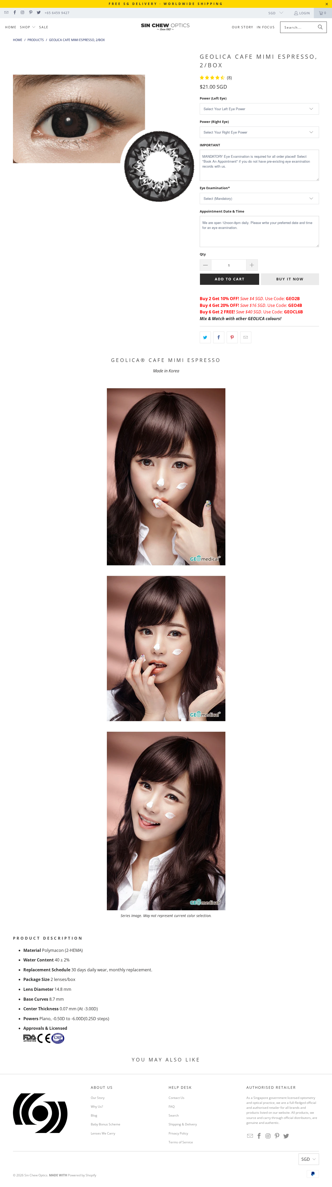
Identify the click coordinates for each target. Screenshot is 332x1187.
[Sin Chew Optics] (165, 27)
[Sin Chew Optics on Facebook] (14, 13)
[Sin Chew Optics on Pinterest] (30, 13)
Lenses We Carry (103, 1133)
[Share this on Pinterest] (232, 338)
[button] (28, 27)
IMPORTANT (210, 145)
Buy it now (290, 278)
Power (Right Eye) (214, 121)
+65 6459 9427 (57, 13)
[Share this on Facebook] (218, 338)
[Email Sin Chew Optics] (6, 13)
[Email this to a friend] (245, 338)
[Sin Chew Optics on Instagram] (22, 13)
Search (174, 1115)
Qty (203, 254)
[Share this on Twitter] (205, 338)
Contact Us (176, 1098)
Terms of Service (181, 1142)
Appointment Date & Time (222, 211)
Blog (94, 1115)
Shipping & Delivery (183, 1124)
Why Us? (97, 1106)
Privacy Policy (178, 1133)
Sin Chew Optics (35, 1175)
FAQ (172, 1106)
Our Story (98, 1098)
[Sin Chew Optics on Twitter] (38, 13)
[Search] (320, 27)
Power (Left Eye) (213, 98)
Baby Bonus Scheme (105, 1124)
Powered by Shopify (82, 1175)
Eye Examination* (215, 188)
